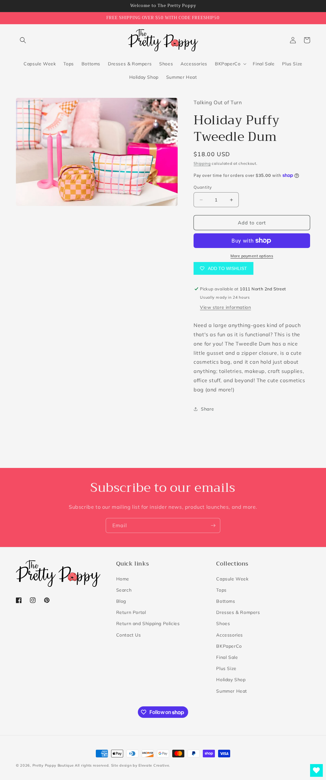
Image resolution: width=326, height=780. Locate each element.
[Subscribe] (213, 525)
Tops (221, 590)
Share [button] (207, 409)
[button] (23, 40)
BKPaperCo (229, 646)
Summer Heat (231, 691)
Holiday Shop (230, 679)
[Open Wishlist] (316, 770)
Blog (121, 601)
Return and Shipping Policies (148, 623)
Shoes (223, 623)
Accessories (229, 635)
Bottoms (225, 601)
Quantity (203, 187)
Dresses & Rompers (238, 612)
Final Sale (227, 657)
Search (124, 590)
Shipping (202, 163)
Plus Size (226, 668)
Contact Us (128, 635)
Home (122, 579)
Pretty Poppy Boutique (53, 765)
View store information (225, 307)
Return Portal (131, 612)
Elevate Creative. (154, 765)
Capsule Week (232, 579)
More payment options (251, 255)
